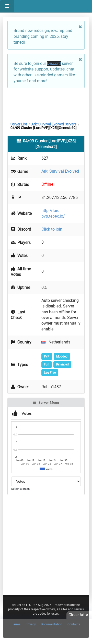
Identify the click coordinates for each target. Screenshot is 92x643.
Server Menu (48, 402)
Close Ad (76, 614)
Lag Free (50, 372)
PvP (47, 356)
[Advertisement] (46, 103)
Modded (61, 356)
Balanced (62, 364)
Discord (54, 63)
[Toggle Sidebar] (7, 6)
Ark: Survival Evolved (60, 171)
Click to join (51, 229)
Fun (46, 364)
